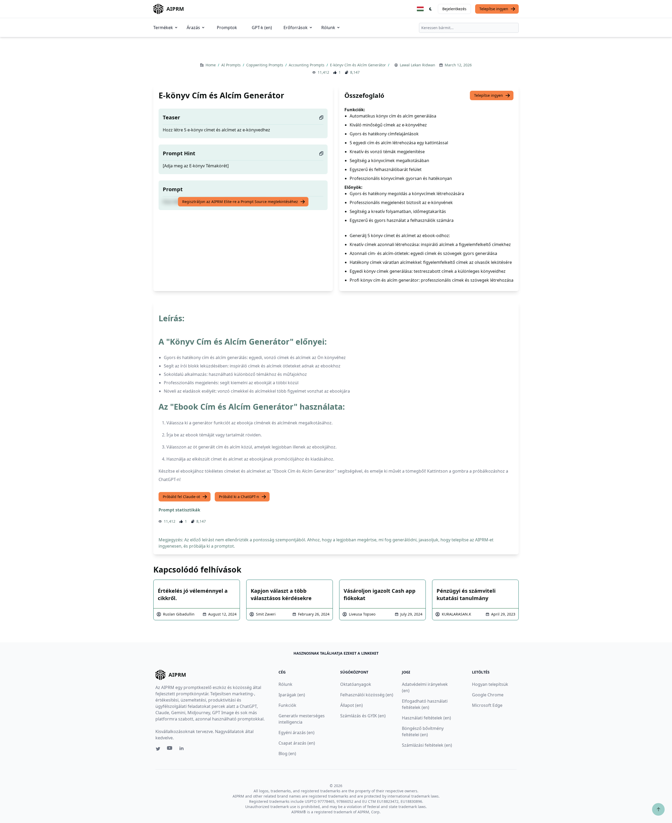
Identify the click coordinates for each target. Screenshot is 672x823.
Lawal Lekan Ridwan (417, 64)
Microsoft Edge (487, 705)
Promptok (227, 27)
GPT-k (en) (262, 27)
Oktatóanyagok (355, 684)
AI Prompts (231, 64)
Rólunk (328, 27)
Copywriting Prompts (265, 64)
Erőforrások (296, 27)
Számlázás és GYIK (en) (363, 716)
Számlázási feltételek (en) (427, 745)
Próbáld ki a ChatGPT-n (239, 496)
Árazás (193, 27)
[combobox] (469, 28)
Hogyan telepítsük (490, 684)
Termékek (163, 27)
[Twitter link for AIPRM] (158, 748)
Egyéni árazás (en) (296, 732)
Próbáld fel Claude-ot (181, 496)
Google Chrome (487, 695)
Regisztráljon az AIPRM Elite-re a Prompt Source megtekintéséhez (240, 201)
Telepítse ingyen (493, 8)
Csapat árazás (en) (297, 743)
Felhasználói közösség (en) (366, 695)
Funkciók (287, 705)
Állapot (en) (351, 705)
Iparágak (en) (292, 695)
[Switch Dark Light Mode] (431, 9)
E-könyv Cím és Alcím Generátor (358, 64)
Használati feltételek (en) (426, 718)
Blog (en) (287, 753)
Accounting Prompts (307, 64)
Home (211, 64)
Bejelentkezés (454, 8)
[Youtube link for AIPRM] (170, 749)
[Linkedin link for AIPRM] (183, 749)
